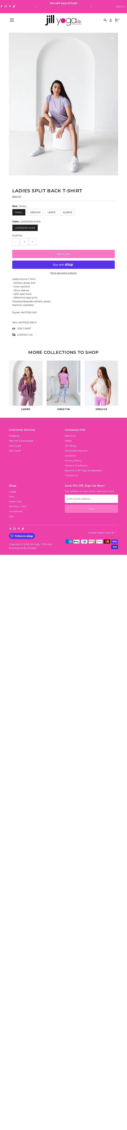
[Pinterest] (10, 7)
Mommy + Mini (17, 506)
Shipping (14, 435)
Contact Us (71, 475)
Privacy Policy (73, 460)
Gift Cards (15, 450)
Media (68, 440)
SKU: (15, 322)
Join (91, 508)
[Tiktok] (14, 7)
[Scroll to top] (120, 1121)
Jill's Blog (70, 445)
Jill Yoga (35, 544)
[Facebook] (1, 7)
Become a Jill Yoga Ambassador (83, 470)
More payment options (63, 272)
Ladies (12, 491)
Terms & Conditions (76, 465)
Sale (11, 516)
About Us (70, 435)
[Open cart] (116, 20)
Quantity (17, 235)
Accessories (15, 511)
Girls (11, 496)
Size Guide (15, 445)
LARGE (52, 212)
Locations (70, 455)
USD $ (119, 6)
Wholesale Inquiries (76, 450)
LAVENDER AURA (25, 227)
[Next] (91, 6)
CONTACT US (25, 334)
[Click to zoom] (112, 38)
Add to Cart (63, 253)
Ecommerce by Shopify (22, 548)
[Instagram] (6, 7)
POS (44, 544)
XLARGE (67, 212)
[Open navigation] (12, 20)
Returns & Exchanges (21, 440)
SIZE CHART (24, 328)
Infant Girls (15, 501)
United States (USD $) (101, 532)
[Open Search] (105, 20)
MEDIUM (35, 212)
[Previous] (36, 6)
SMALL (19, 212)
